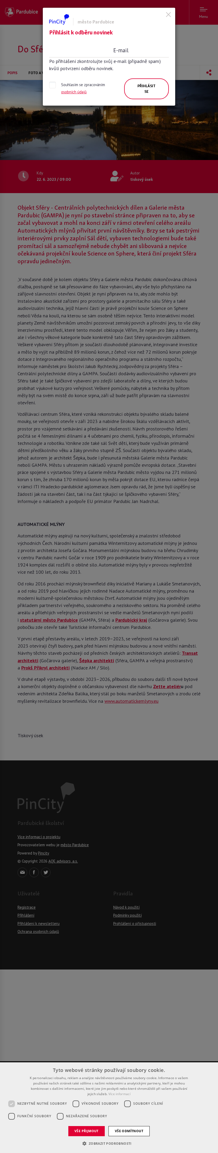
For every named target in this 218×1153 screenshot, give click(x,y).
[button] (108, 1143)
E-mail (120, 50)
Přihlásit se (146, 88)
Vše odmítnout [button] (129, 1131)
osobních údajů (74, 91)
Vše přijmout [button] (86, 1131)
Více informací (119, 1094)
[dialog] (109, 1107)
